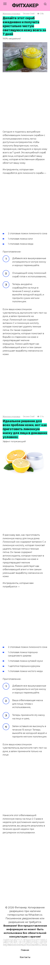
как (37, 566)
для (5, 156)
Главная (25, 950)
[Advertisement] (25, 101)
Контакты (25, 957)
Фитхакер (25, 5)
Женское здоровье (11, 14)
